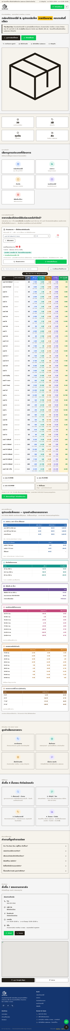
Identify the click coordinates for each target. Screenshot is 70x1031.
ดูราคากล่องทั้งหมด (12, 38)
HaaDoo (58, 1029)
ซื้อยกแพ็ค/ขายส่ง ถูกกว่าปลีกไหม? (14, 871)
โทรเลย (21, 933)
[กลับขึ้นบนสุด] (66, 1027)
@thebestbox (11, 909)
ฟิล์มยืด (38, 1006)
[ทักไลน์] (66, 1021)
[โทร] (12, 1005)
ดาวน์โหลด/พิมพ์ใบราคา (59, 269)
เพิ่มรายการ (10, 240)
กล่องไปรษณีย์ (40, 995)
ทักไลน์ (10, 933)
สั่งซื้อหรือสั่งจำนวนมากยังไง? (12, 866)
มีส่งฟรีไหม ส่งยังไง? (9, 861)
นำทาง (53, 980)
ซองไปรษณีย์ (39, 1003)
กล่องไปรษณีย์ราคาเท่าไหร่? (11, 851)
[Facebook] (8, 1005)
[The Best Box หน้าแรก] (5, 7)
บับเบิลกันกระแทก (40, 1001)
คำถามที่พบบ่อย (6, 1017)
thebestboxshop (12, 915)
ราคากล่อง (4, 1014)
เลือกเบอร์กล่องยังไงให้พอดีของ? (13, 856)
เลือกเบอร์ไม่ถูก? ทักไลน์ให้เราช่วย (15, 496)
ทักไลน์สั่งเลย (58, 7)
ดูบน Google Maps (19, 980)
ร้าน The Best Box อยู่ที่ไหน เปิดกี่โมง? (15, 846)
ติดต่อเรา (4, 1020)
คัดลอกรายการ (20, 262)
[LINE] (3, 1005)
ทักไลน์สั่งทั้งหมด (52, 262)
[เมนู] (66, 6)
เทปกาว (38, 998)
